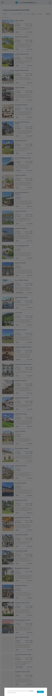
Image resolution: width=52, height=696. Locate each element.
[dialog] (26, 348)
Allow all (40, 691)
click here (31, 690)
